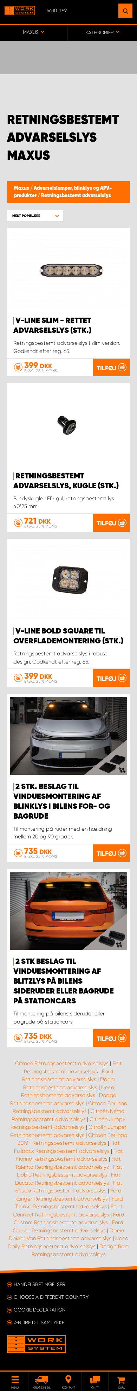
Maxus (22, 188)
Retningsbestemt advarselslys (76, 195)
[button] (35, 215)
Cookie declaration (40, 1310)
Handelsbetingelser (39, 1284)
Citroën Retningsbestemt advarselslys (62, 1063)
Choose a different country (51, 1297)
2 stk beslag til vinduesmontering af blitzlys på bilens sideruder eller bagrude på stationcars (63, 981)
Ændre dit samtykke (39, 1322)
